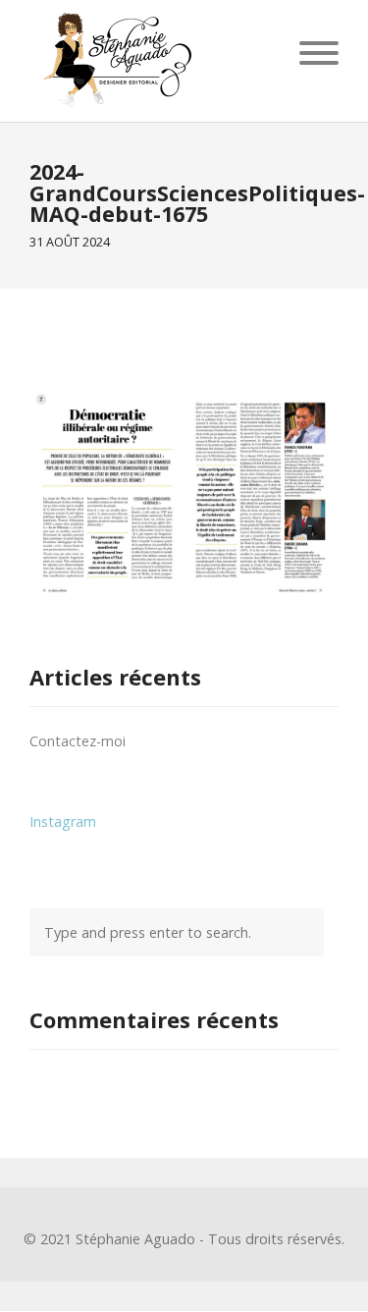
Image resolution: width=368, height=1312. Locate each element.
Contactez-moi (77, 741)
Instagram (62, 821)
